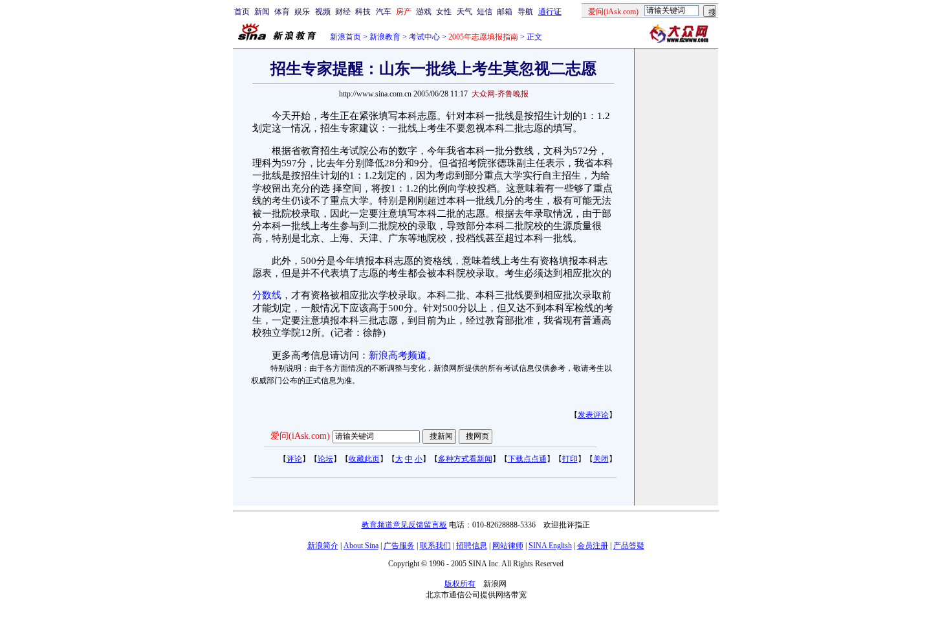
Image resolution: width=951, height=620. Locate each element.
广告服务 (399, 545)
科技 (363, 11)
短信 (484, 11)
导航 (525, 11)
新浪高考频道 (398, 355)
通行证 (550, 11)
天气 (464, 11)
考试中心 (424, 36)
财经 (343, 11)
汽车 (383, 11)
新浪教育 (384, 36)
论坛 (325, 458)
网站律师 (507, 545)
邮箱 (504, 11)
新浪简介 (322, 545)
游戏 (424, 11)
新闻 (262, 11)
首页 (242, 11)
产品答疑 (628, 545)
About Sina (361, 545)
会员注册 (592, 545)
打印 (570, 458)
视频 (323, 11)
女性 (444, 11)
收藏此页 (364, 458)
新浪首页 (345, 36)
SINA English (550, 545)
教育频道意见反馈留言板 (404, 524)
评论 (294, 458)
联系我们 (435, 545)
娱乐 (302, 11)
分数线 (266, 295)
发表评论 (593, 414)
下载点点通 (527, 458)
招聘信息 (471, 545)
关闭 (601, 458)
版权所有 (460, 583)
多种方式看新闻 (465, 458)
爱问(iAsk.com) (300, 436)
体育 (282, 11)
